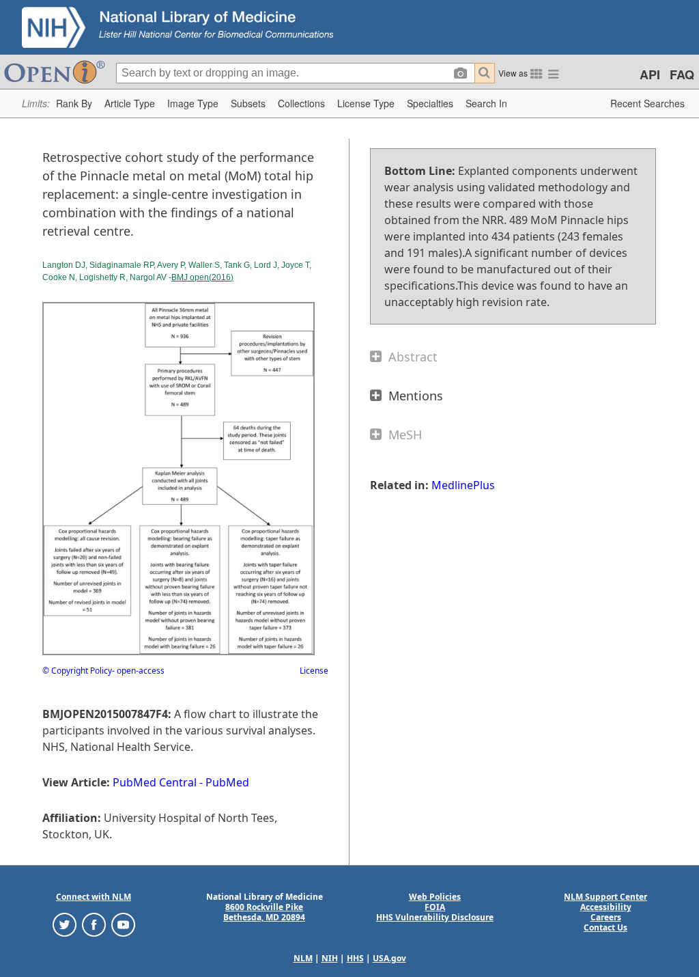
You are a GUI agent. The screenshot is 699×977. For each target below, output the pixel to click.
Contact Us (605, 927)
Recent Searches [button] (647, 103)
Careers (605, 917)
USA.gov (389, 958)
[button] (74, 104)
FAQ (682, 74)
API (650, 74)
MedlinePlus (463, 485)
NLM (303, 958)
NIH (330, 958)
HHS (355, 958)
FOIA (435, 907)
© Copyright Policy (77, 670)
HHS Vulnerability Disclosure (435, 917)
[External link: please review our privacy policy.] (64, 924)
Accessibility (605, 907)
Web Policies (435, 897)
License (314, 670)
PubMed (227, 782)
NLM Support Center (605, 897)
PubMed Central (155, 782)
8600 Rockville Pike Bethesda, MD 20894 (264, 912)
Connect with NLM (93, 897)
